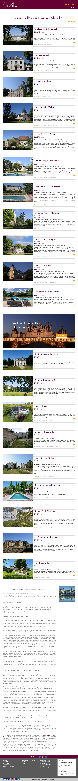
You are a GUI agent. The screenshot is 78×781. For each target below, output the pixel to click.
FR (71, 7)
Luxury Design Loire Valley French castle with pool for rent (45, 177)
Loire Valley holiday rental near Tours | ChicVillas (43, 420)
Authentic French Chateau (46, 213)
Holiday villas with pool (47, 764)
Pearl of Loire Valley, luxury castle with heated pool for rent (45, 282)
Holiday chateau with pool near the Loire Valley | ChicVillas (45, 396)
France (25, 761)
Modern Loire (40, 406)
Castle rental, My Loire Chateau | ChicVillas (42, 96)
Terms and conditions (8, 766)
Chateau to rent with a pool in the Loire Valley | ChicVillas (44, 204)
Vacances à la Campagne (46, 240)
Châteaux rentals (46, 761)
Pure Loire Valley (42, 563)
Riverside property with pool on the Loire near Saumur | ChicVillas (46, 446)
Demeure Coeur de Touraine (47, 292)
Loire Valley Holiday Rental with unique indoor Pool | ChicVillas (45, 527)
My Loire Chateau (42, 81)
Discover (61, 336)
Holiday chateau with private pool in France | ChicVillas (44, 228)
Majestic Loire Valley (44, 107)
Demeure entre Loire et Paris (47, 485)
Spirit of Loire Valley (44, 458)
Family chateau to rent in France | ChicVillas (42, 44)
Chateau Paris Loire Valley (46, 29)
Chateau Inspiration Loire (46, 354)
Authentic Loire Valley (44, 134)
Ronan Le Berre (51, 779)
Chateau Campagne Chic (46, 380)
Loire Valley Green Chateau (47, 187)
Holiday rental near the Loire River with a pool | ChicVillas (44, 151)
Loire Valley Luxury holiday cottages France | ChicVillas (44, 306)
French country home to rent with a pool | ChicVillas (43, 70)
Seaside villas (45, 766)
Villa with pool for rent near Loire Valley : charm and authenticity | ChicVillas (48, 497)
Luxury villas (44, 763)
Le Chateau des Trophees (46, 537)
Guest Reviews (6, 764)
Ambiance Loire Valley (44, 432)
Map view (71, 21)
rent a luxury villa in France (48, 767)
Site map (5, 760)
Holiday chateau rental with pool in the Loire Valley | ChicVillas (45, 256)
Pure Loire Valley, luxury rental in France (41, 577)
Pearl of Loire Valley (43, 266)
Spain (24, 763)
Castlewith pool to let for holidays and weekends (43, 553)
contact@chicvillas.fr (65, 767)
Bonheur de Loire (42, 55)
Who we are (6, 763)
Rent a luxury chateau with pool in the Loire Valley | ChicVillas (45, 125)
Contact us (5, 767)
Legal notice (6, 761)
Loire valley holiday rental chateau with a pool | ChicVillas (44, 366)
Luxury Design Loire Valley (46, 161)
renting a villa (17, 606)
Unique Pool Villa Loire (45, 511)
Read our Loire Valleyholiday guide (38, 329)
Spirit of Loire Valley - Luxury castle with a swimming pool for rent (46, 476)
